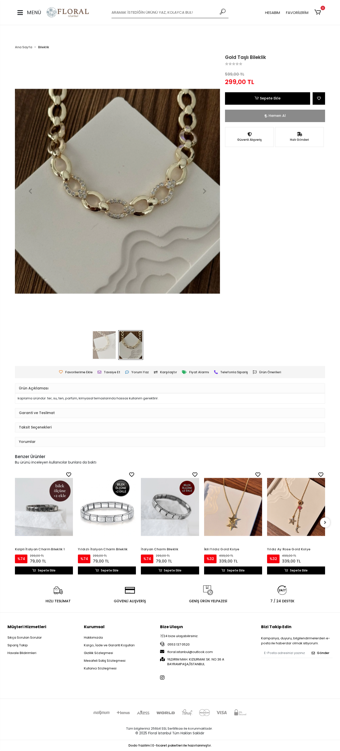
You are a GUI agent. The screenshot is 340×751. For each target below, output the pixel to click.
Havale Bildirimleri (21, 653)
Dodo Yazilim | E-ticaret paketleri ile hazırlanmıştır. (170, 745)
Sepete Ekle (270, 98)
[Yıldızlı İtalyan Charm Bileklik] (107, 507)
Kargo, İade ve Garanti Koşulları (109, 645)
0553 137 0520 (178, 644)
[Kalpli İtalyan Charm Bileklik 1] (44, 507)
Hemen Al (277, 115)
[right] (325, 522)
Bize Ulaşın (171, 627)
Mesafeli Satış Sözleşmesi (104, 660)
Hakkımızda (93, 637)
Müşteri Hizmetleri (26, 627)
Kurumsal (94, 627)
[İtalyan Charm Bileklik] (170, 507)
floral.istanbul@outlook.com (190, 652)
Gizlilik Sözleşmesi (98, 653)
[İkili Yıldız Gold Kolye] (233, 507)
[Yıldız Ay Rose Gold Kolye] (296, 507)
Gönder (323, 653)
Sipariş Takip (17, 645)
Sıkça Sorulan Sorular (24, 637)
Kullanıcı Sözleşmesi (100, 668)
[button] (318, 12)
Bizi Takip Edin (276, 627)
